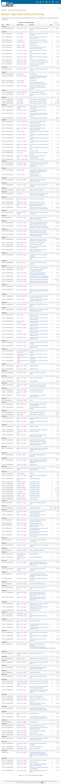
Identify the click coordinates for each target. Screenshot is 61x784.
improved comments (34, 762)
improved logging (33, 498)
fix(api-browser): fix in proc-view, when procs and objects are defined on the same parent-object (39, 291)
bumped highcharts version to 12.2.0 (37, 725)
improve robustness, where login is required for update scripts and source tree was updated (39, 450)
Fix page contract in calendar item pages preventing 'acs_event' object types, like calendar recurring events (38, 171)
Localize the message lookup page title (38, 60)
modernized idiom (33, 464)
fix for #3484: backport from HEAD (37, 92)
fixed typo (32, 473)
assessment (19, 493)
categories (19, 42)
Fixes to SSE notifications (35, 672)
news (18, 33)
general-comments (21, 321)
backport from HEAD (34, 426)
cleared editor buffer (34, 732)
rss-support (19, 125)
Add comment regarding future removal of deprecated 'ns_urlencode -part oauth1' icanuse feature (38, 77)
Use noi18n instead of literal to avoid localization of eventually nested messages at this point (39, 575)
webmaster (43, 781)
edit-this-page (20, 110)
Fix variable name (33, 721)
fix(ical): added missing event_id (36, 190)
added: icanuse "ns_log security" (37, 734)
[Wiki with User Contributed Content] (49, 2)
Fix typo (31, 400)
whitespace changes (34, 150)
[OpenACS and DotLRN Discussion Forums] (53, 2)
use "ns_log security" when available (37, 730)
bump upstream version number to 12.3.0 (38, 658)
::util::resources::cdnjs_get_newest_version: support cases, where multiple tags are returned (39, 691)
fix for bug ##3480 (33, 381)
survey (18, 314)
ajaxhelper (19, 137)
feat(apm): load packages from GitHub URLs (39, 279)
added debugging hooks (35, 610)
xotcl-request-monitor (21, 106)
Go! (59, 8)
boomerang (19, 454)
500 (29, 775)
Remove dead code (34, 45)
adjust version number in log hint (37, 198)
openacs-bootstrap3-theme (22, 354)
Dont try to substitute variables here (37, 550)
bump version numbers (34, 748)
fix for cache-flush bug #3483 (36, 244)
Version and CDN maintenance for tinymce (39, 681)
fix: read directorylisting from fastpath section (39, 163)
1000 (32, 775)
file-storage (19, 324)
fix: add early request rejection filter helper (39, 117)
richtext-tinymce (20, 613)
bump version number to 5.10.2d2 (37, 159)
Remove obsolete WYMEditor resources (38, 103)
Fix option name (33, 80)
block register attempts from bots (36, 390)
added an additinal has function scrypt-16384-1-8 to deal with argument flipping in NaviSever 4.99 (39, 564)
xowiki (18, 101)
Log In (57, 2)
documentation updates (35, 478)
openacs (36, 18)
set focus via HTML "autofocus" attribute (38, 760)
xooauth (18, 74)
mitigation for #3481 (34, 365)
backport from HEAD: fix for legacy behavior (39, 267)
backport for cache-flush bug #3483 (37, 242)
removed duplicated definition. (36, 557)
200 (26, 775)
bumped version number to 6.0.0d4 (37, 698)
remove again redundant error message (38, 429)
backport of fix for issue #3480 (36, 377)
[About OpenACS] (37, 2)
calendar (19, 92)
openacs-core (20, 28)
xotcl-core (19, 121)
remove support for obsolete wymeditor (38, 99)
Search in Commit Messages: (26, 22)
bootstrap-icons (20, 156)
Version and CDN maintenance (36, 696)
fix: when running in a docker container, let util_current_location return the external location (39, 115)
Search (56, 22)
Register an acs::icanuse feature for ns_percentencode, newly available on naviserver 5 (38, 87)
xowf (18, 99)
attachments (19, 487)
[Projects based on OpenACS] (40, 2)
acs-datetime (19, 337)
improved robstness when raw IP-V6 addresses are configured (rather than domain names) (38, 594)
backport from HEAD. (34, 554)
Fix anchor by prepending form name (37, 583)
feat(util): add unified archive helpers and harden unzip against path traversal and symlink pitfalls (38, 461)
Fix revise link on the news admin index (38, 40)
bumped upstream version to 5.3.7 (37, 653)
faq (17, 330)
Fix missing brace (33, 74)
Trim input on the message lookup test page (39, 62)
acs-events (19, 497)
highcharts (19, 658)
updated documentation (35, 507)
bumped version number (35, 620)
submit (49, 781)
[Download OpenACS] (43, 2)
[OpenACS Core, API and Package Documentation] (46, 2)
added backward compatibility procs (37, 412)
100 (23, 775)
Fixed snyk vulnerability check (36, 746)
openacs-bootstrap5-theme (22, 350)
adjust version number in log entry (37, 202)
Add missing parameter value (36, 523)
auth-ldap (19, 473)
